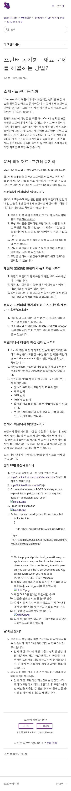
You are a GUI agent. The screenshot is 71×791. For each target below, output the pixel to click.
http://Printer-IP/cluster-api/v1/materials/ (33, 477)
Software (39, 17)
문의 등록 (51, 742)
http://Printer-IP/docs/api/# (25, 485)
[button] (53, 6)
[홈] (7, 7)
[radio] (26, 726)
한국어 (60, 783)
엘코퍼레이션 (10, 17)
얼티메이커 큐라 (56, 17)
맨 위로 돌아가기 (13, 753)
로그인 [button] (60, 6)
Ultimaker (26, 17)
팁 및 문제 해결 (15, 21)
